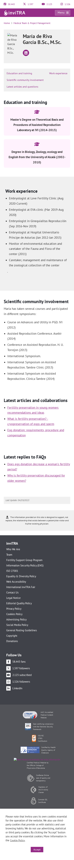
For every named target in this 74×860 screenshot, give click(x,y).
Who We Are (13, 549)
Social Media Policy (17, 625)
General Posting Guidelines (21, 630)
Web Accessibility (16, 581)
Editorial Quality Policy (19, 603)
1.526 (67, 4)
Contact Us (12, 592)
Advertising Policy (16, 619)
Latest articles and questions (22, 86)
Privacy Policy (13, 608)
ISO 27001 (12, 570)
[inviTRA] (14, 12)
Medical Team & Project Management (31, 23)
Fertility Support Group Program (24, 560)
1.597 (30, 4)
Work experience (58, 73)
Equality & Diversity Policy (21, 576)
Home (7, 23)
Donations (12, 641)
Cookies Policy (14, 614)
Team (9, 554)
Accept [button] (37, 849)
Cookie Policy (17, 840)
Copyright (11, 635)
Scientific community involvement (25, 80)
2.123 (49, 4)
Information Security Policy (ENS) (24, 565)
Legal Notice (13, 598)
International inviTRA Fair (20, 587)
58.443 (11, 4)
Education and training (19, 73)
